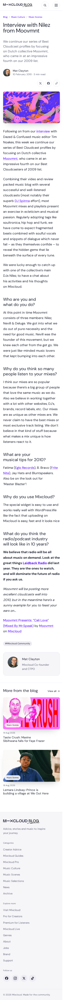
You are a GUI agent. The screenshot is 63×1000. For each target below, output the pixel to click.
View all (54, 691)
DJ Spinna (22, 201)
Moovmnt (10, 159)
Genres (7, 935)
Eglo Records (24, 468)
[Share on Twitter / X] (40, 83)
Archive (7, 893)
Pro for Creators (12, 916)
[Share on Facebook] (48, 83)
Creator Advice (12, 849)
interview (43, 131)
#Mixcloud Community (17, 643)
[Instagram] (15, 978)
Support (8, 960)
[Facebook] (6, 978)
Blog (5, 17)
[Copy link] (56, 83)
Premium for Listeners (16, 923)
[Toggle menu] (56, 5)
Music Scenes (35, 17)
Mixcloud (15, 631)
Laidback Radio (35, 563)
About (7, 941)
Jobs (6, 948)
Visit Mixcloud (11, 910)
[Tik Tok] (32, 978)
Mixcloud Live (11, 929)
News (6, 887)
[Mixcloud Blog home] (18, 5)
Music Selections (13, 881)
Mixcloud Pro (11, 862)
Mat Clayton (20, 71)
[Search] (45, 5)
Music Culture (18, 17)
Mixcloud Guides (13, 856)
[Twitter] (23, 978)
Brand (6, 954)
